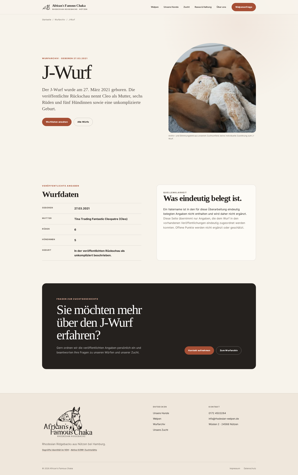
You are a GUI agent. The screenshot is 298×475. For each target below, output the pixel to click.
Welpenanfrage (243, 7)
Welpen (155, 7)
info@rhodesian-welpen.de (224, 418)
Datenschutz (250, 468)
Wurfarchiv (60, 19)
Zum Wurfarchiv (229, 350)
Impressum (235, 468)
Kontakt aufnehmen (199, 350)
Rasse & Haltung (203, 7)
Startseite (46, 19)
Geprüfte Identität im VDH (55, 450)
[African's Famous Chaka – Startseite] (68, 421)
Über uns (221, 7)
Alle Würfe (83, 122)
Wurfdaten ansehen (57, 122)
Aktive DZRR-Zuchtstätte (84, 450)
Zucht (186, 7)
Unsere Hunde (171, 7)
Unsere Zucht (160, 429)
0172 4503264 (217, 413)
